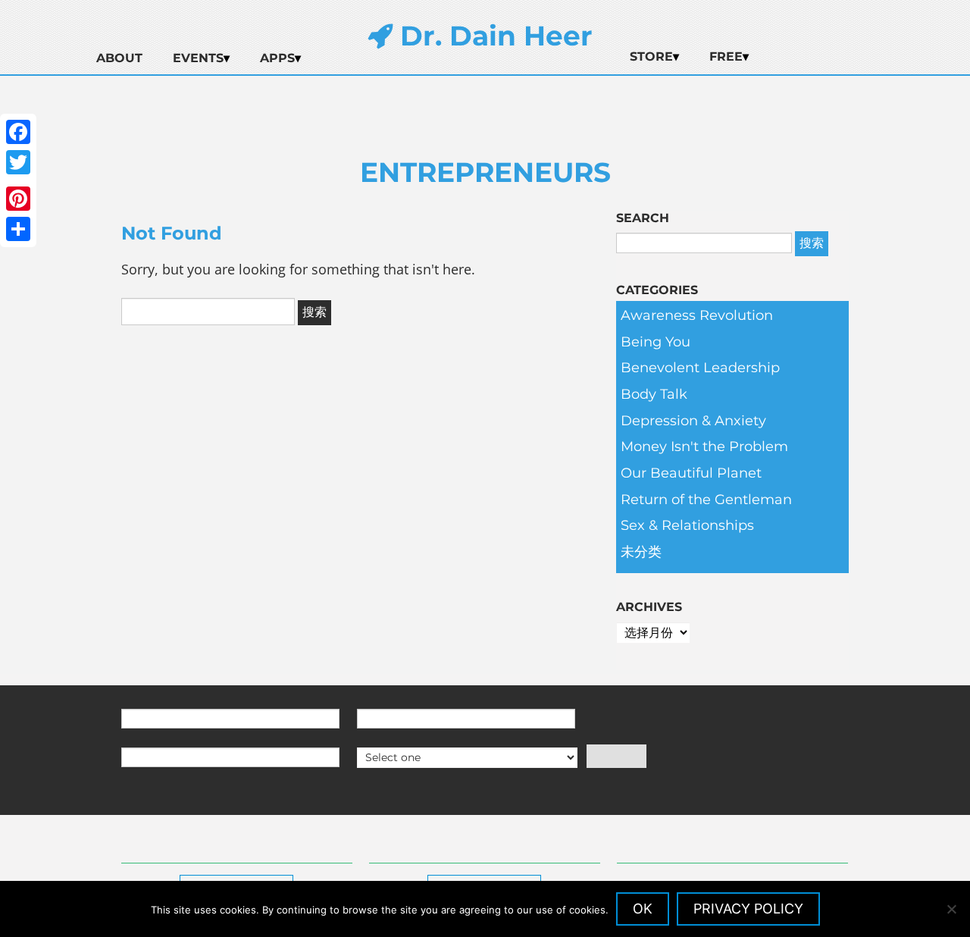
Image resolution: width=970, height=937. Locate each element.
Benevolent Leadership (700, 367)
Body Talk (654, 394)
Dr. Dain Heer (493, 35)
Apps (277, 58)
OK (642, 909)
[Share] (18, 229)
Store (651, 56)
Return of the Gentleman (706, 499)
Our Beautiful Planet (691, 473)
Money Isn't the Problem (704, 446)
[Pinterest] (18, 198)
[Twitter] (18, 162)
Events (198, 58)
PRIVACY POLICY (748, 909)
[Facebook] (18, 132)
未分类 (641, 552)
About (119, 58)
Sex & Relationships (687, 525)
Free (726, 56)
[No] (951, 909)
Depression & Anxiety (693, 420)
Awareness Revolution (697, 315)
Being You (655, 342)
